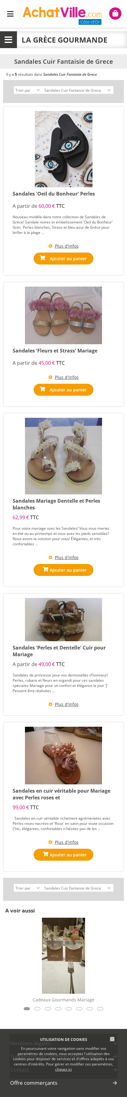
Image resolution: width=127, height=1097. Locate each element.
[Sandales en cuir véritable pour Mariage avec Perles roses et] (63, 755)
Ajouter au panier (68, 258)
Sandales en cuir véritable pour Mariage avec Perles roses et (61, 794)
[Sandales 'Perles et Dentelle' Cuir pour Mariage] (63, 619)
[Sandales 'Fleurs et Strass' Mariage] (63, 315)
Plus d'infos (67, 246)
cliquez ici (63, 1069)
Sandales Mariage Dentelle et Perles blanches (56, 504)
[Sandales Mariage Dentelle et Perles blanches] (63, 456)
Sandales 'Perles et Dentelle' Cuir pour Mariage (59, 651)
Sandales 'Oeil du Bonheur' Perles (54, 193)
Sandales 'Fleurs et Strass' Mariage (55, 350)
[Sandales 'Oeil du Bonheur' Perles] (63, 149)
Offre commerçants (33, 1082)
